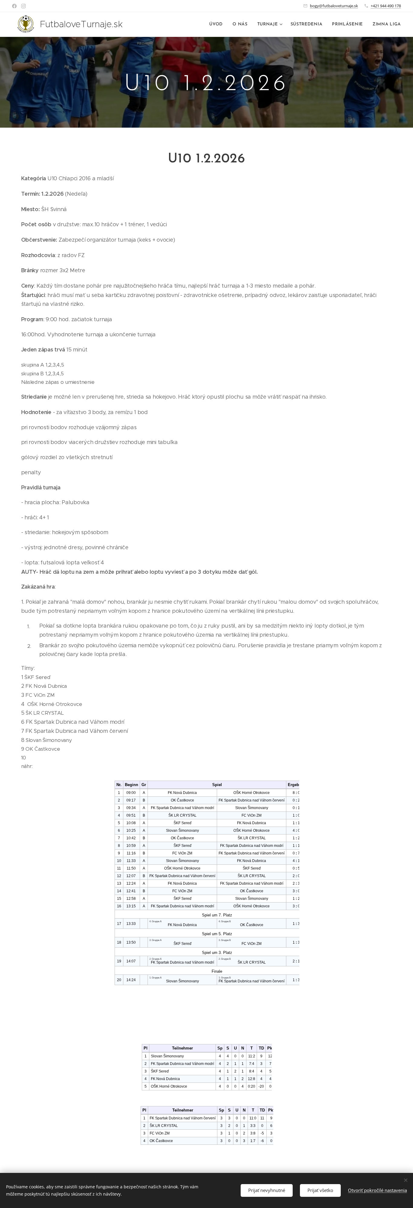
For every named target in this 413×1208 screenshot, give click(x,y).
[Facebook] (14, 6)
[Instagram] (23, 6)
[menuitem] (218, 24)
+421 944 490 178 (386, 5)
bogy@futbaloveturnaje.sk (334, 5)
